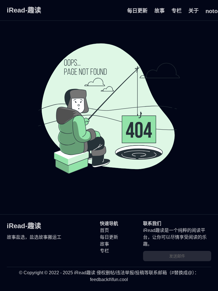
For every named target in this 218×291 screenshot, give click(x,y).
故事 (159, 11)
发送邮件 (177, 256)
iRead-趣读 (24, 10)
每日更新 (137, 11)
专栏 (176, 11)
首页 (104, 230)
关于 (193, 11)
